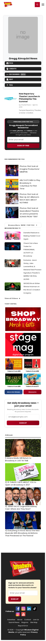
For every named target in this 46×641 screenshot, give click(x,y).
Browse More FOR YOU (21, 225)
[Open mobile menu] (42, 4)
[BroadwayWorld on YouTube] (23, 614)
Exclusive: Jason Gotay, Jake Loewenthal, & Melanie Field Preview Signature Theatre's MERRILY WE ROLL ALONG (32, 269)
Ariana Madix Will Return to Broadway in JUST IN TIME (18, 459)
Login (31, 4)
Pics (11, 63)
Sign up (23, 423)
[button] (37, 4)
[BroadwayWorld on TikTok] (34, 608)
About (19, 620)
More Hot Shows (13, 392)
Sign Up (15, 599)
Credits (12, 69)
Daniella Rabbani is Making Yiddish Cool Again (32, 235)
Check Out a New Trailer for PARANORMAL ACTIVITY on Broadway (31, 249)
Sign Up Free (23, 145)
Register (24, 4)
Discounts (32, 392)
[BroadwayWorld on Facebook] (17, 608)
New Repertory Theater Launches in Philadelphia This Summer (29, 97)
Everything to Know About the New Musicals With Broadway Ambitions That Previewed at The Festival (22, 533)
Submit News (14, 622)
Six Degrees (17, 74)
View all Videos (11, 298)
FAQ (11, 85)
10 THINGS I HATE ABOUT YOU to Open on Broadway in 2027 (20, 483)
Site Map (33, 622)
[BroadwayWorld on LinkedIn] (29, 608)
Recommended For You (15, 159)
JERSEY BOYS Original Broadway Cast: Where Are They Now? (21, 507)
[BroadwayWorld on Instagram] (23, 608)
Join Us (36, 620)
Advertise (11, 620)
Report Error (23, 626)
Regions (24, 622)
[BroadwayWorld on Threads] (17, 614)
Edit (11, 79)
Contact (27, 620)
